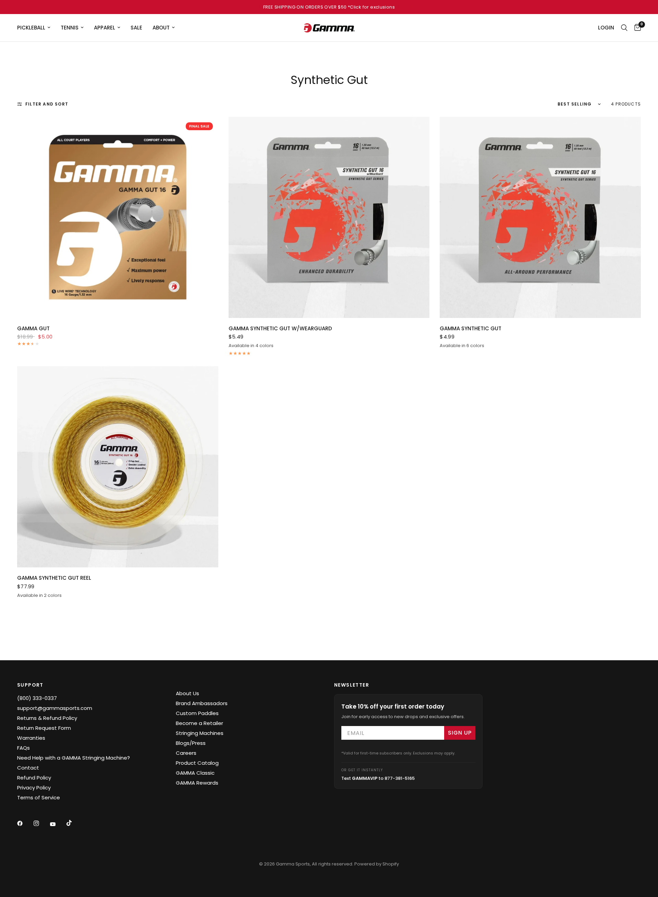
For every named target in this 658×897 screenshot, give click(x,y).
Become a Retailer (199, 723)
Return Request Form (44, 728)
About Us (187, 693)
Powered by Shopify (376, 864)
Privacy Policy (34, 787)
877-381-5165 (400, 778)
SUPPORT (30, 685)
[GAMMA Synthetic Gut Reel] (117, 466)
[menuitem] (36, 27)
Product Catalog (197, 762)
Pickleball (31, 27)
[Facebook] (24, 823)
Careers (186, 753)
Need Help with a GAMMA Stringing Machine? (73, 757)
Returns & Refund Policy (47, 718)
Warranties (31, 737)
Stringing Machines (199, 733)
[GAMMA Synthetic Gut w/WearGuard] (329, 217)
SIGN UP (460, 733)
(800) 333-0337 (37, 698)
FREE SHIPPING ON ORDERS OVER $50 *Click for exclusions (329, 7)
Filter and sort (46, 104)
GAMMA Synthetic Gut (470, 328)
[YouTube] (57, 824)
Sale (136, 27)
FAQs (23, 747)
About (161, 27)
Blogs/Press (191, 743)
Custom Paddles (197, 713)
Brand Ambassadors (202, 703)
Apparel (104, 27)
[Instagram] (41, 823)
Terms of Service (38, 797)
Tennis (69, 27)
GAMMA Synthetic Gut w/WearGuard (280, 328)
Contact (28, 767)
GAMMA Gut (33, 328)
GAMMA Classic (195, 772)
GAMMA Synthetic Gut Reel (54, 577)
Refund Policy (34, 777)
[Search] (624, 27)
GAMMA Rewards (197, 782)
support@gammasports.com (54, 708)
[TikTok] (74, 823)
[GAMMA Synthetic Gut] (540, 217)
